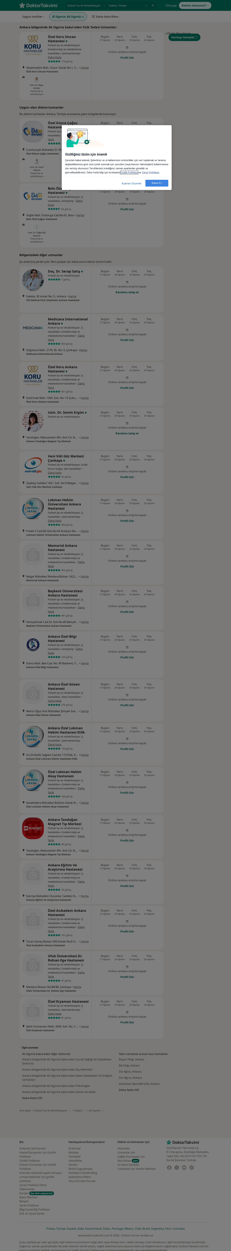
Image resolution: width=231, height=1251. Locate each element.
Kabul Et (157, 183)
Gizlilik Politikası (129, 172)
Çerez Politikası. (151, 172)
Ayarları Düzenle (131, 183)
